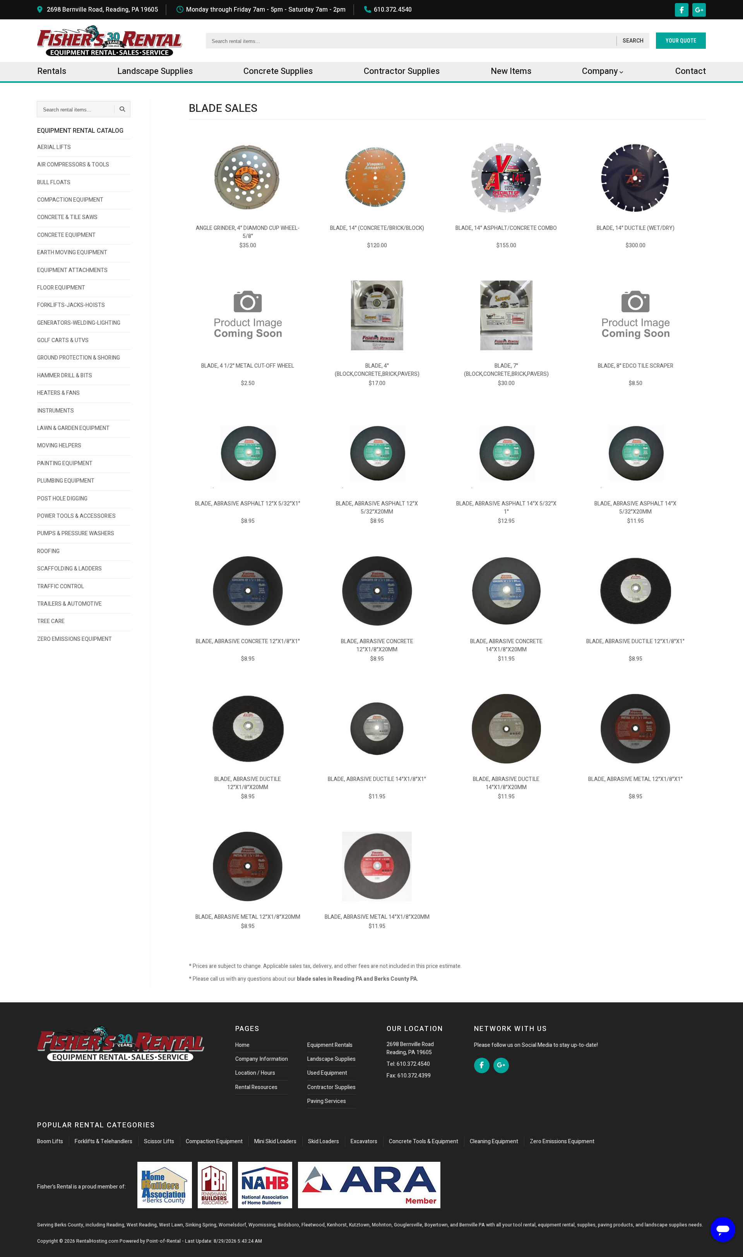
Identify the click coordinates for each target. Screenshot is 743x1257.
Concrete (278, 71)
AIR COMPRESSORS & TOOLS (73, 165)
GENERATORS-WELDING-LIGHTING (78, 323)
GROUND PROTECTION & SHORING (78, 358)
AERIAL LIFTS (54, 147)
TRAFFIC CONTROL (60, 586)
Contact (690, 71)
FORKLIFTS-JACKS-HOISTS (71, 305)
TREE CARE (51, 621)
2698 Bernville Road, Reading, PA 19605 (102, 9)
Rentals (51, 71)
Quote (681, 41)
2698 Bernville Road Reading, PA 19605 (410, 1048)
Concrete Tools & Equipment (423, 1141)
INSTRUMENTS (55, 411)
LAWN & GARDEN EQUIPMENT (73, 428)
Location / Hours (255, 1073)
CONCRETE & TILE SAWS (67, 217)
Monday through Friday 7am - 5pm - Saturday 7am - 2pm (266, 9)
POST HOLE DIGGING (62, 499)
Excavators (364, 1141)
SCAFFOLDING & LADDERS (69, 569)
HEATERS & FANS (58, 393)
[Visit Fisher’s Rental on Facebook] (681, 10)
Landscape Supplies (331, 1059)
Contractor (402, 71)
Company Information (261, 1059)
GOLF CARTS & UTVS (63, 340)
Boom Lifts (50, 1141)
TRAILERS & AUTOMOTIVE (69, 604)
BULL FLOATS (53, 182)
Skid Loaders (323, 1141)
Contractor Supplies (331, 1087)
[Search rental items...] (122, 109)
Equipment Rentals (330, 1045)
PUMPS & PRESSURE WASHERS (75, 533)
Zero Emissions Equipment (562, 1141)
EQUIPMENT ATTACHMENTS (72, 270)
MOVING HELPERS (59, 446)
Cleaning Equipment (494, 1141)
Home (242, 1045)
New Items (511, 71)
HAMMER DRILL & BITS (64, 376)
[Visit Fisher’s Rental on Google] (699, 10)
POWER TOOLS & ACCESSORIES (76, 516)
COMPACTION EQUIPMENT (70, 200)
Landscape (155, 71)
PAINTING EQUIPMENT (64, 463)
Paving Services (326, 1101)
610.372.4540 (393, 9)
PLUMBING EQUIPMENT (65, 481)
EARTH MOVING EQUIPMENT (72, 252)
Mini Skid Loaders (275, 1141)
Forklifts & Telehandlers (103, 1141)
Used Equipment (327, 1073)
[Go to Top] (15, 1243)
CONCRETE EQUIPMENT (66, 235)
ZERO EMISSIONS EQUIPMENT (74, 639)
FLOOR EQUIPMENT (61, 288)
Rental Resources (256, 1087)
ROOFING (48, 551)
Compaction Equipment (214, 1141)
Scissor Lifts (159, 1141)
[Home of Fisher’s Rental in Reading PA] (110, 40)
